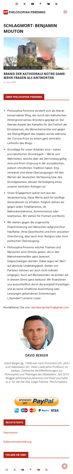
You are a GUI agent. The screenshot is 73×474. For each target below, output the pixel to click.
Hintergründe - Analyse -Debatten (23, 68)
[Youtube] (32, 4)
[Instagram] (16, 4)
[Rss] (56, 4)
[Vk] (48, 4)
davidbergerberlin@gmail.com (50, 307)
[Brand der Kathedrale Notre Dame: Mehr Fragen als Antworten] (36, 53)
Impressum (11, 432)
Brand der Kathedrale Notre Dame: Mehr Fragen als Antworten (35, 76)
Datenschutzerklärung (17, 441)
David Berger (36, 355)
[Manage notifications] (65, 466)
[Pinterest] (40, 4)
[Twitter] (24, 4)
